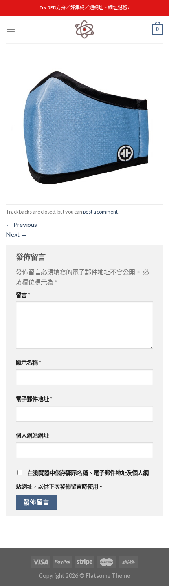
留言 (23, 295)
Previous (21, 224)
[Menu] (10, 29)
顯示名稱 (28, 362)
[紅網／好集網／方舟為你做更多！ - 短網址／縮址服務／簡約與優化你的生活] (84, 29)
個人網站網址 (32, 435)
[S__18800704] (84, 129)
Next (16, 234)
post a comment (100, 211)
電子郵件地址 (34, 399)
